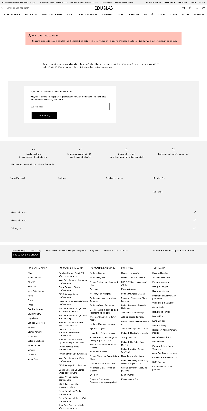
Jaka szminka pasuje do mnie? (135, 328)
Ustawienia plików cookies (116, 250)
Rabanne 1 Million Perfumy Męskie (164, 331)
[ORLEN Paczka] (82, 185)
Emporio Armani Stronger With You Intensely (73, 317)
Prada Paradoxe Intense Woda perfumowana (73, 399)
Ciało (174, 14)
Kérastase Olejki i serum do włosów (102, 369)
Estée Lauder (34, 345)
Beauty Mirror (158, 316)
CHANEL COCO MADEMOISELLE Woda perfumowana (70, 332)
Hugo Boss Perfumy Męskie (102, 332)
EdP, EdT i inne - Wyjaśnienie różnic (134, 283)
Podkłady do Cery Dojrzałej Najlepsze (133, 307)
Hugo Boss (33, 318)
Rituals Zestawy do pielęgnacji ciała (104, 283)
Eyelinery (94, 374)
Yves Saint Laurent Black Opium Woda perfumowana (71, 341)
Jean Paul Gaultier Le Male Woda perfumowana (71, 406)
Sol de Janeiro (34, 277)
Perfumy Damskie (98, 273)
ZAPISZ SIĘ (44, 115)
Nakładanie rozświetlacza (133, 356)
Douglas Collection (36, 322)
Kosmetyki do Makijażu (100, 293)
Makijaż (148, 14)
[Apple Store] (175, 184)
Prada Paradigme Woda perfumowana (70, 392)
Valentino (32, 327)
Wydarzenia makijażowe (163, 302)
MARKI (121, 14)
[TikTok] (170, 197)
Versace (31, 349)
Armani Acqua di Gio (161, 336)
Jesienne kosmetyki (161, 277)
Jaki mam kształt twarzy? (132, 312)
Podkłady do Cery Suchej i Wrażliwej (133, 350)
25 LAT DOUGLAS (11, 14)
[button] (103, 212)
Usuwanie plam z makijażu (133, 277)
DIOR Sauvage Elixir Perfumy (72, 365)
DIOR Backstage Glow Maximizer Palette (69, 385)
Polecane (94, 289)
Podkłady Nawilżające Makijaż (135, 332)
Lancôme (32, 354)
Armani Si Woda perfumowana (73, 353)
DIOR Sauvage (159, 362)
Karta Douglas (153, 2)
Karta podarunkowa (99, 351)
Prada (30, 304)
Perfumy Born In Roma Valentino (162, 347)
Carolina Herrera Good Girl (164, 357)
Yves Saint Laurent (36, 291)
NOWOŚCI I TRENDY (52, 14)
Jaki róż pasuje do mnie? (132, 316)
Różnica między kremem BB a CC (135, 323)
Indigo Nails (33, 358)
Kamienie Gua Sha (129, 379)
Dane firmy (36, 250)
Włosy (185, 14)
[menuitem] (13, 14)
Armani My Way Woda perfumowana (69, 348)
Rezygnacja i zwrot (161, 311)
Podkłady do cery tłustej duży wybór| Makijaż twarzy (134, 362)
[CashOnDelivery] (14, 191)
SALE (69, 14)
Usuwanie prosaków (130, 273)
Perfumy (134, 14)
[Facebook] (155, 197)
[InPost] (72, 185)
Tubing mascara (128, 337)
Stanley (31, 300)
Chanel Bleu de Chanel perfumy (162, 368)
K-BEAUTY (107, 14)
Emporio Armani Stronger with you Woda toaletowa (72, 310)
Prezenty (182, 2)
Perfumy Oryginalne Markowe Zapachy (103, 300)
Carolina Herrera (35, 309)
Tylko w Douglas (97, 328)
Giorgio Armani (35, 331)
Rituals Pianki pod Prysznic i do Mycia (104, 357)
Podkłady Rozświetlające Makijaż (132, 343)
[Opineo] (138, 181)
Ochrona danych (19, 250)
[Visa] (34, 185)
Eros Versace (158, 341)
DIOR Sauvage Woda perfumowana (68, 296)
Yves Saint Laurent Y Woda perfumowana (71, 360)
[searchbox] (27, 8)
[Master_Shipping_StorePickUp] (92, 185)
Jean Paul (32, 286)
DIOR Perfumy (34, 313)
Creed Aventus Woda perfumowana (68, 378)
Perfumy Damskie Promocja (102, 323)
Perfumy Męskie (97, 277)
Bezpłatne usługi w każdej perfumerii (164, 297)
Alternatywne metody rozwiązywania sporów (66, 250)
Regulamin (95, 250)
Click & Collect (158, 307)
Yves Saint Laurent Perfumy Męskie (103, 318)
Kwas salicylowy (128, 289)
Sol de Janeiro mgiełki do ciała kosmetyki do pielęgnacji (104, 311)
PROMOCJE (31, 14)
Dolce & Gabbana (36, 340)
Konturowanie (127, 374)
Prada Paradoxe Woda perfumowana (69, 289)
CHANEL (32, 282)
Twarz (161, 14)
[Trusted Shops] (114, 181)
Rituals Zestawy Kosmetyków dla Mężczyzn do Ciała (103, 339)
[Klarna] (14, 185)
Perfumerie (169, 2)
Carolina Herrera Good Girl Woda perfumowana (71, 274)
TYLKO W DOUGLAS (87, 14)
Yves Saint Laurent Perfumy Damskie (103, 346)
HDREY (31, 295)
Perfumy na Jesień (160, 282)
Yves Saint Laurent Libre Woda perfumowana (73, 281)
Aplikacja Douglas (160, 325)
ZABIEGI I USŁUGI (197, 2)
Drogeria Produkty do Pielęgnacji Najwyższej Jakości (104, 381)
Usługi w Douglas (160, 286)
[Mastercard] (24, 185)
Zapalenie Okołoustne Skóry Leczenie (134, 300)
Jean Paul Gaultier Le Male (164, 353)
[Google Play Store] (160, 184)
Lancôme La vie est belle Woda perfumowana (73, 303)
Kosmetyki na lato (160, 273)
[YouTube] (165, 197)
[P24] (44, 185)
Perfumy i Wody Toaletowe (102, 305)
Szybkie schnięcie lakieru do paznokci (134, 369)
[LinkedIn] (175, 197)
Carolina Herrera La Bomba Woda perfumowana (71, 371)
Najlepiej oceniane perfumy (102, 363)
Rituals (31, 273)
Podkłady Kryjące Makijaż (133, 293)
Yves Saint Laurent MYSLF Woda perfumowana (71, 324)
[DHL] (62, 185)
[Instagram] (160, 197)
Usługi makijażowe (160, 291)
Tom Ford (32, 336)
